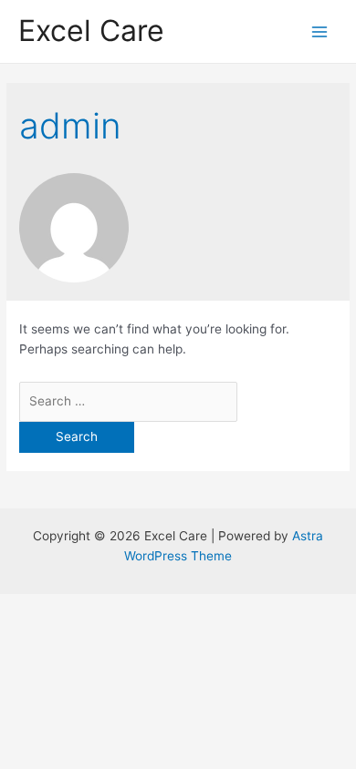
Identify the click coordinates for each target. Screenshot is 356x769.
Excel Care (91, 30)
